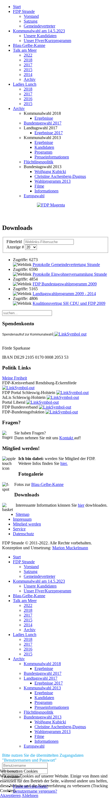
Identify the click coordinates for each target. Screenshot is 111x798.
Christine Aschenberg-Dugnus (60, 176)
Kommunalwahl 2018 (42, 663)
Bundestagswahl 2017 (42, 123)
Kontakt (66, 438)
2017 (28, 65)
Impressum (22, 519)
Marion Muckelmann (70, 547)
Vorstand (31, 16)
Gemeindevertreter (39, 26)
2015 (28, 69)
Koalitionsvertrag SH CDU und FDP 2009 (69, 303)
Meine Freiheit (14, 378)
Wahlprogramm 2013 (52, 181)
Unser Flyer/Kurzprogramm (47, 40)
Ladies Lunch (24, 84)
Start (17, 6)
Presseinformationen (51, 157)
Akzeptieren (10, 795)
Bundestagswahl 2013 (42, 717)
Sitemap (22, 514)
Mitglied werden (27, 524)
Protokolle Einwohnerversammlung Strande (70, 274)
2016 (28, 98)
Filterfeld (14, 241)
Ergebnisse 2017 (48, 132)
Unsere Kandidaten (40, 35)
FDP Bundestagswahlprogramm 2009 (65, 284)
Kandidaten (44, 147)
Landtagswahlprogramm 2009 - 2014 (64, 293)
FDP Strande (24, 11)
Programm (43, 152)
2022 (28, 55)
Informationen (46, 191)
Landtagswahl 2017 (40, 678)
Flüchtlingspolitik (38, 162)
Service (19, 529)
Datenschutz (23, 533)
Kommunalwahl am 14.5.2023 (39, 31)
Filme (39, 186)
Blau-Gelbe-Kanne (29, 45)
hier (81, 505)
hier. (64, 463)
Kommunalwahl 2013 (42, 688)
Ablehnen (30, 795)
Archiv (30, 79)
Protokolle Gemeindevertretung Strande (66, 264)
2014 (28, 74)
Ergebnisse (43, 118)
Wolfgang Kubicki (50, 171)
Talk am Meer (25, 50)
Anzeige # (15, 247)
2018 (28, 60)
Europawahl (34, 196)
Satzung (30, 21)
